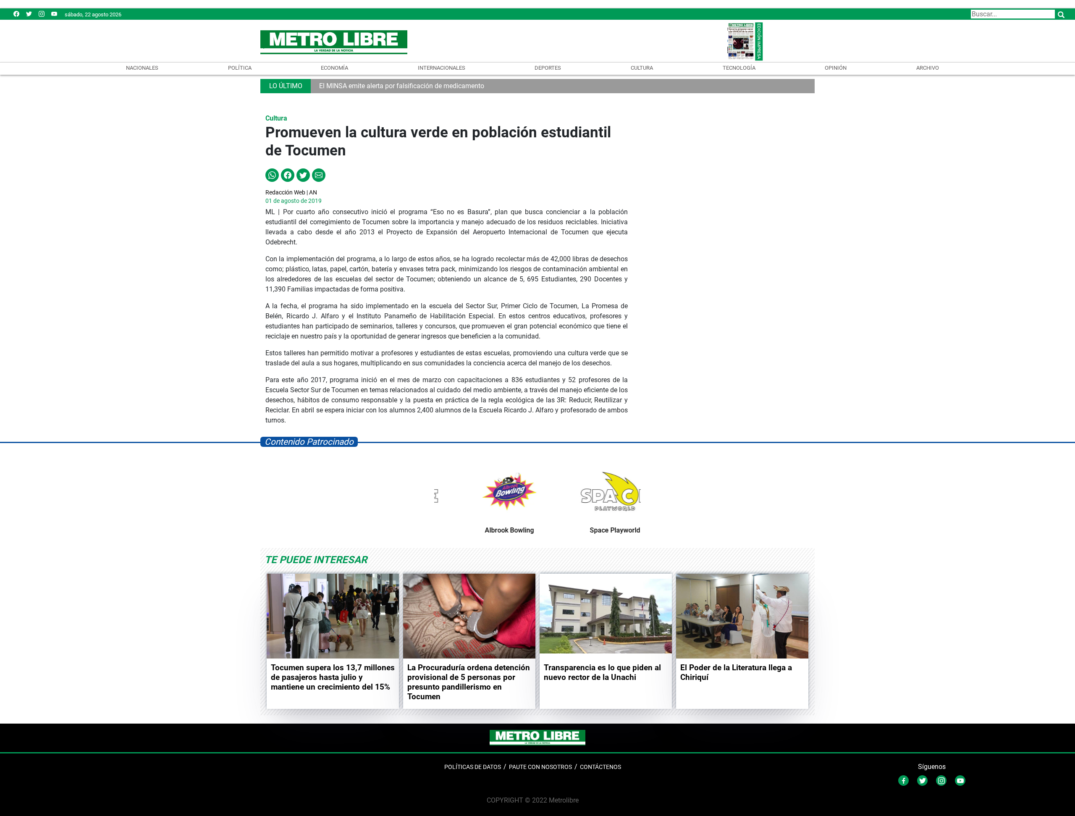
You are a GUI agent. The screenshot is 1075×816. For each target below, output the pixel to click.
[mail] (42, 14)
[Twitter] (29, 14)
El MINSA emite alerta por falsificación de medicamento (401, 86)
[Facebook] (16, 14)
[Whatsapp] (272, 174)
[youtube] (54, 14)
